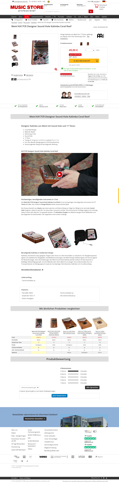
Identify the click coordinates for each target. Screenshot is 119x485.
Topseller (46, 19)
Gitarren (13, 16)
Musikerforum (67, 481)
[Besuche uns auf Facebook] (101, 478)
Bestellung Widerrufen (51, 451)
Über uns (14, 430)
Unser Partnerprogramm (34, 431)
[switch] (95, 431)
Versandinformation (51, 430)
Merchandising (58, 19)
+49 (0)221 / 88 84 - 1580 (82, 96)
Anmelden (96, 1)
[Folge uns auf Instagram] (104, 478)
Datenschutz (88, 481)
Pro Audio (61, 16)
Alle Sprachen (92, 387)
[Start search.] (91, 11)
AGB (106, 481)
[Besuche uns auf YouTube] (107, 478)
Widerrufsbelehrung (98, 481)
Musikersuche (82, 19)
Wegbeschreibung (50, 448)
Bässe (20, 16)
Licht (79, 16)
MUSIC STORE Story (34, 435)
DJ (75, 16)
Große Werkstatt (33, 441)
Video (105, 19)
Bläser (86, 16)
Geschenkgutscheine (51, 445)
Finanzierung (15, 447)
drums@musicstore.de (21, 1)
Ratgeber (97, 19)
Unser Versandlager (51, 439)
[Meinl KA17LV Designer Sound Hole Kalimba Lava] (81, 43)
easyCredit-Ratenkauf (18, 450)
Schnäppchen (18, 19)
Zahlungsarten (49, 433)
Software (69, 16)
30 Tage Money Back (18, 444)
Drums (27, 16)
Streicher (48, 16)
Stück (97, 50)
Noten (97, 16)
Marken (71, 19)
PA (55, 16)
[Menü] (96, 430)
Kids (91, 16)
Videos (30, 449)
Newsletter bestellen (34, 418)
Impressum (80, 481)
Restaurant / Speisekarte (32, 445)
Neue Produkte (32, 19)
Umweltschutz (49, 442)
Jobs (90, 19)
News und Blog (24, 478)
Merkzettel (29, 75)
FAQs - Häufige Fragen (18, 436)
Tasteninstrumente (37, 16)
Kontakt (14, 478)
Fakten (13, 433)
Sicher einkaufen (49, 436)
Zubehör (104, 16)
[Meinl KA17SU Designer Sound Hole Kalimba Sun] (87, 43)
